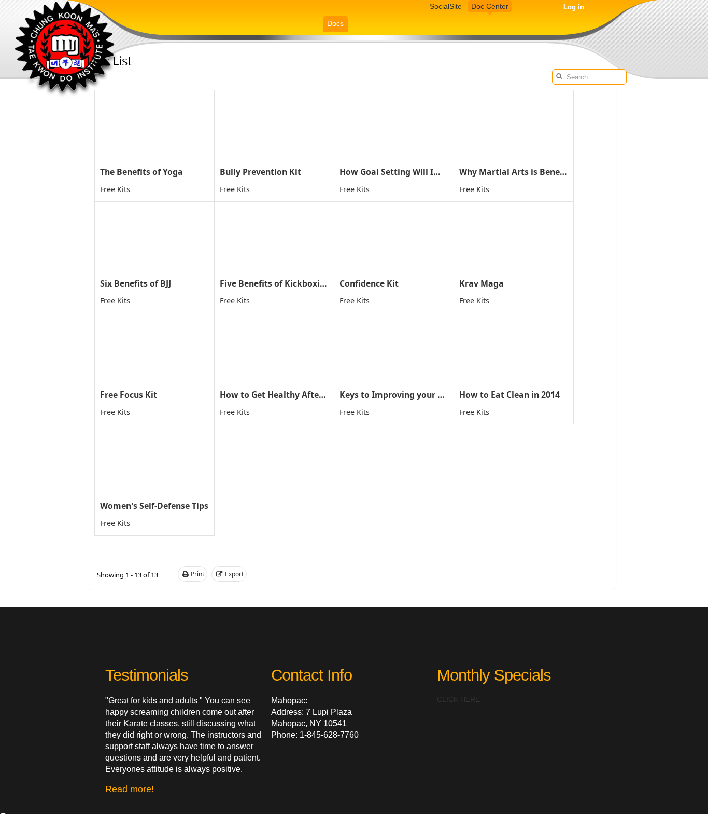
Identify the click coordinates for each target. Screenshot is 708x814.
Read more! (129, 789)
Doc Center (489, 6)
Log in (573, 7)
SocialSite (446, 6)
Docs (335, 23)
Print (197, 573)
